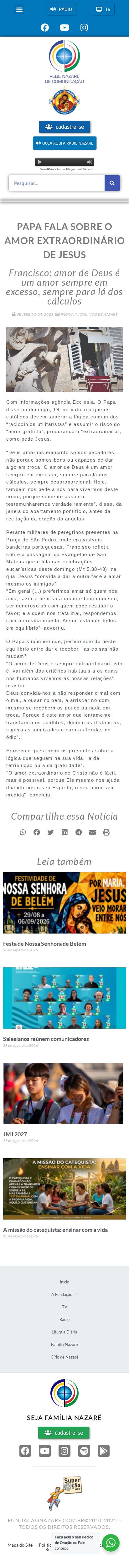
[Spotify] (84, 1451)
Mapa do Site (20, 1545)
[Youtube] (45, 1451)
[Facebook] (25, 1451)
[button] (19, 9)
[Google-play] (104, 1451)
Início (64, 1281)
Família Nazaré (64, 1344)
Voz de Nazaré (103, 314)
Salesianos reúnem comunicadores (46, 1038)
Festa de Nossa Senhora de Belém (44, 943)
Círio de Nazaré (65, 1356)
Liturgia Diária (64, 1331)
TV (64, 1306)
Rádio (64, 1319)
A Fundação (61, 1294)
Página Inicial (74, 314)
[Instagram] (64, 1451)
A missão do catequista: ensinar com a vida (55, 1229)
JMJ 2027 (15, 1134)
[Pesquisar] (112, 183)
